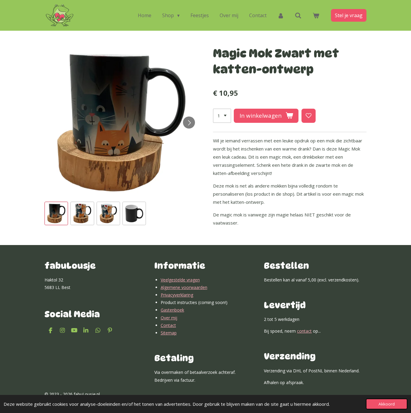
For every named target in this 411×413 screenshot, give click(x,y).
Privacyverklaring (177, 295)
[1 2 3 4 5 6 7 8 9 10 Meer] (222, 116)
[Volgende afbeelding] (189, 122)
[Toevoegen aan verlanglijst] (308, 116)
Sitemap (169, 333)
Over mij (169, 318)
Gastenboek (172, 310)
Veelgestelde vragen (180, 280)
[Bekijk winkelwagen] (316, 15)
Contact (168, 325)
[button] (56, 213)
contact (304, 331)
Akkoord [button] (387, 404)
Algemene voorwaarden (184, 287)
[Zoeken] (298, 15)
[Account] (280, 15)
